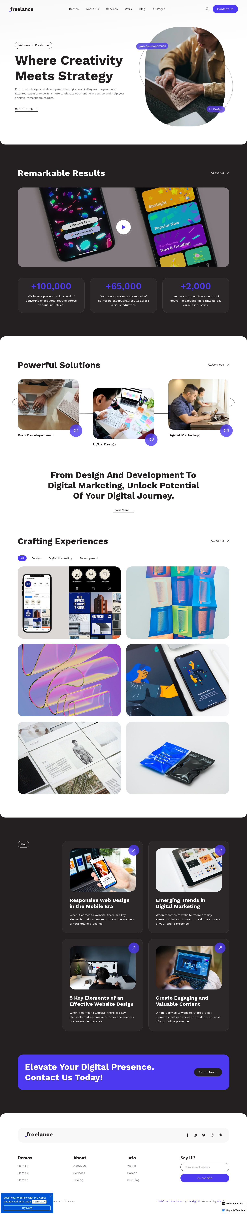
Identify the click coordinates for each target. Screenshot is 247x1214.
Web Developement (35, 435)
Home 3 (23, 1180)
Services (79, 1173)
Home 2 (23, 1173)
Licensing (69, 1201)
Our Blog (133, 1180)
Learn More (121, 510)
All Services (216, 364)
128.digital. (194, 1201)
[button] (73, 9)
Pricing (78, 1180)
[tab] (22, 558)
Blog (142, 9)
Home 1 (23, 1165)
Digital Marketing (183, 435)
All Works (217, 540)
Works (131, 1165)
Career (132, 1173)
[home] (21, 9)
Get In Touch (24, 109)
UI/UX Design (104, 444)
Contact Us (225, 9)
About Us (217, 172)
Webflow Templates (170, 1201)
